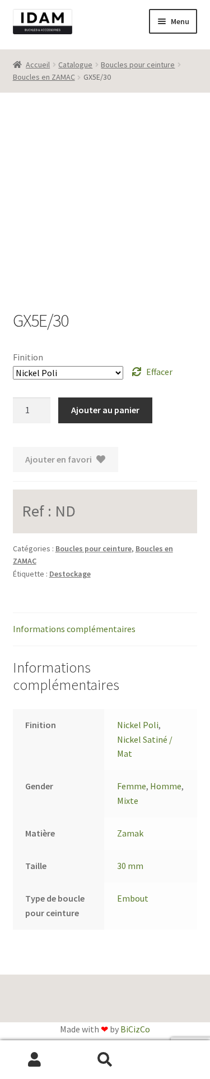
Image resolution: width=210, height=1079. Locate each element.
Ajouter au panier (105, 409)
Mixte (127, 800)
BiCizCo (135, 1029)
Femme (131, 786)
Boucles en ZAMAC (44, 77)
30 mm (130, 865)
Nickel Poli (137, 724)
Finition (28, 357)
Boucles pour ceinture (138, 65)
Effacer (159, 371)
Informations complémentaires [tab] (74, 628)
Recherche (105, 1060)
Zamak (130, 833)
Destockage (70, 574)
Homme (165, 786)
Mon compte (35, 1060)
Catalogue (75, 65)
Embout (132, 898)
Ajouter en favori (58, 459)
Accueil (38, 65)
